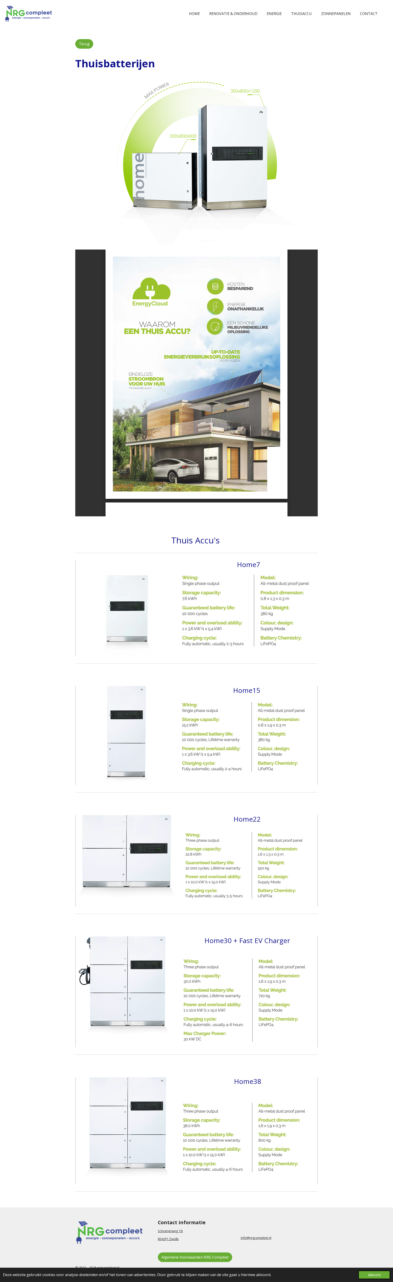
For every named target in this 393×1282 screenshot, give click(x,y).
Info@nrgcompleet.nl (256, 1238)
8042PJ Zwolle (168, 1239)
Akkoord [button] (374, 1275)
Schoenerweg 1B (170, 1231)
